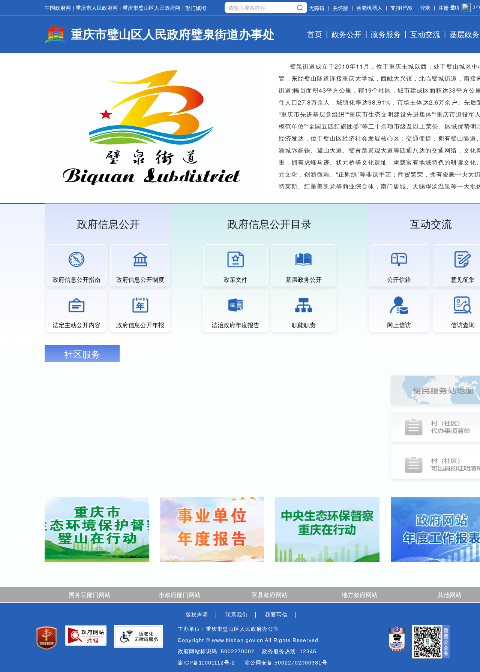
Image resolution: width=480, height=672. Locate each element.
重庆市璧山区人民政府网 (151, 7)
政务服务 (386, 33)
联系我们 (236, 615)
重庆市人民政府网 (97, 7)
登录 (425, 7)
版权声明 (197, 615)
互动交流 (425, 33)
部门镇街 (195, 7)
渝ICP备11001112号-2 (206, 663)
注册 (443, 7)
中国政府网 (58, 7)
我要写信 (276, 615)
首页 (314, 33)
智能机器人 (369, 7)
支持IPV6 (401, 7)
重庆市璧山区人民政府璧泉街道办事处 (173, 33)
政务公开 (347, 33)
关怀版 (340, 7)
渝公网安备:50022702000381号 (285, 663)
